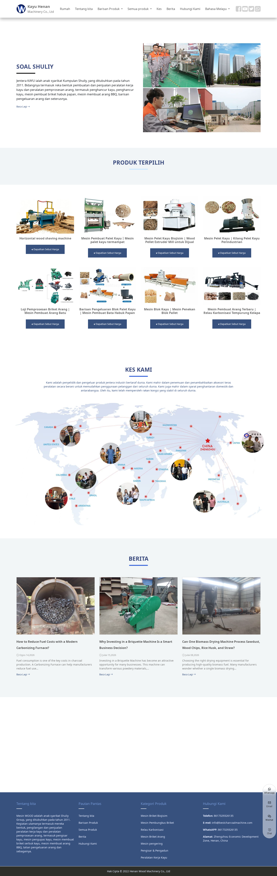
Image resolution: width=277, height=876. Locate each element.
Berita (171, 9)
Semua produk (138, 9)
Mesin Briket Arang (153, 836)
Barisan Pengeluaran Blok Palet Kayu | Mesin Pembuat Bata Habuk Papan (107, 311)
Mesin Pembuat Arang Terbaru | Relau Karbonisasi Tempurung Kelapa (232, 311)
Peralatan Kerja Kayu (154, 857)
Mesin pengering (152, 843)
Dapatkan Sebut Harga (46, 249)
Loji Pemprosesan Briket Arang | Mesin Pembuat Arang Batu (45, 311)
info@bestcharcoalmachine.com (232, 822)
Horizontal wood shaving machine (45, 238)
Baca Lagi (22, 106)
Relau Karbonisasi (152, 829)
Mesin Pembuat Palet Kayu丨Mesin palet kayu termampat (107, 240)
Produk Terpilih (138, 162)
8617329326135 (228, 829)
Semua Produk (88, 829)
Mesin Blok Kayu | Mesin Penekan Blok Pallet (169, 311)
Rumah (65, 9)
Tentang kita (84, 9)
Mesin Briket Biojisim (154, 815)
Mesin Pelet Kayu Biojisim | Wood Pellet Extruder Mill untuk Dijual (169, 240)
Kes (159, 9)
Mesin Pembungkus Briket (157, 822)
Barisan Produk (109, 9)
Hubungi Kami (190, 9)
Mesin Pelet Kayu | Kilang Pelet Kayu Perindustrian (232, 240)
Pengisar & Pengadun (154, 850)
